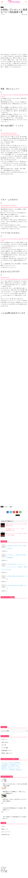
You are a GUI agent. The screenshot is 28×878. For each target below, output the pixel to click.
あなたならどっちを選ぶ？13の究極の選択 (11, 762)
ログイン (3, 826)
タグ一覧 (3, 745)
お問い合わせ (4, 742)
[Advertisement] (14, 30)
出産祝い (11, 506)
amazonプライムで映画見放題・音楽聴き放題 (11, 769)
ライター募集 (4, 747)
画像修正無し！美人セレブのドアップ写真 (11, 767)
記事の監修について (6, 750)
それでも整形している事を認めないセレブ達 (11, 764)
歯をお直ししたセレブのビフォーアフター (11, 768)
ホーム (2, 5)
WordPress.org (5, 834)
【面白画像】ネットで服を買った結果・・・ (11, 765)
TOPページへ (4, 739)
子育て (5, 5)
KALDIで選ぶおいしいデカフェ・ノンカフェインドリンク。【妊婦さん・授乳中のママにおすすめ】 (14, 566)
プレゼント (6, 506)
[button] (26, 2)
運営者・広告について (6, 753)
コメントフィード (5, 832)
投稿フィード (4, 829)
